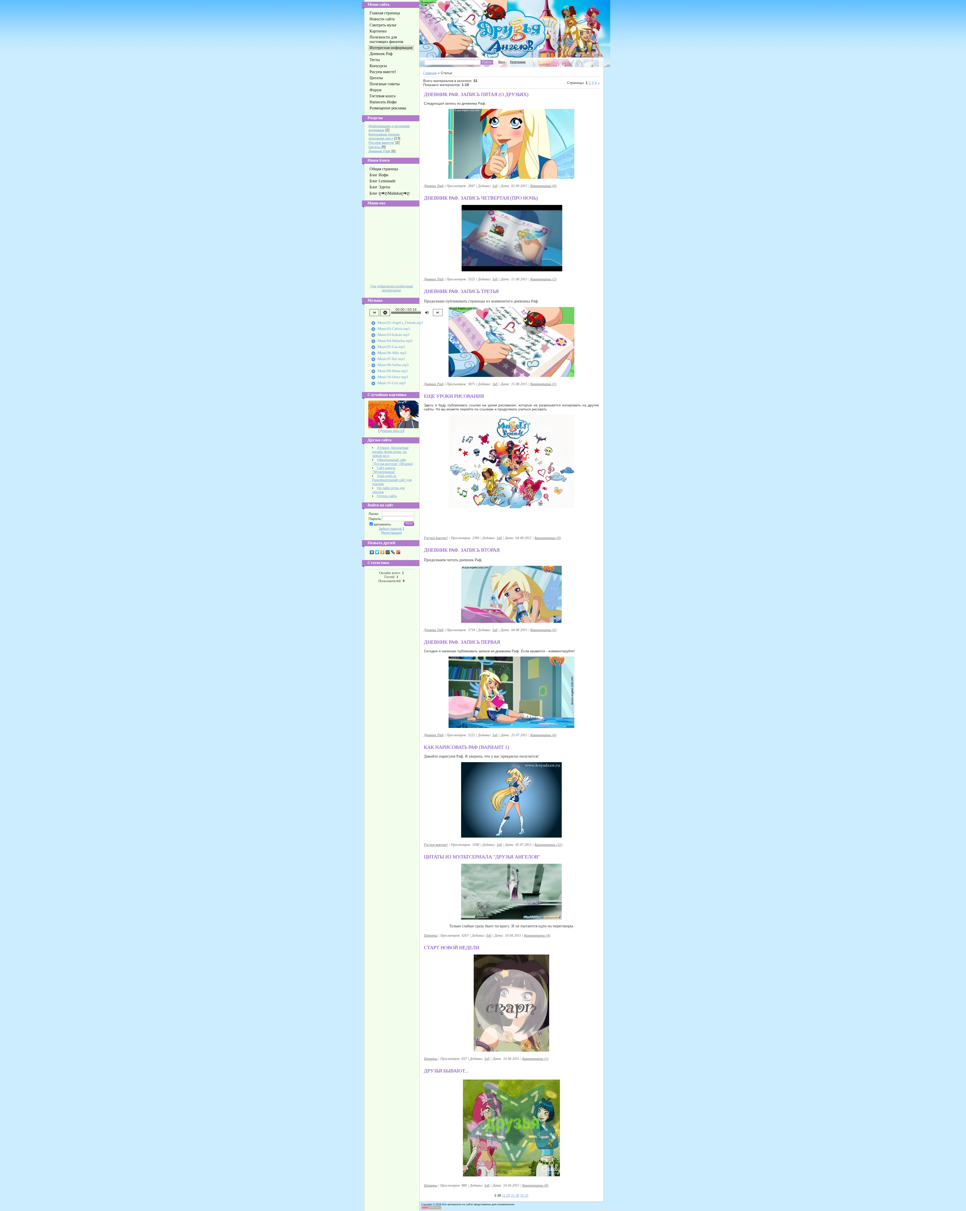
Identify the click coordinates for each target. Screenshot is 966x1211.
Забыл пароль (390, 529)
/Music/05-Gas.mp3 (388, 347)
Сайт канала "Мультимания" (383, 470)
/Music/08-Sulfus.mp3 (390, 365)
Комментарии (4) (537, 935)
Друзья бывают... (446, 1070)
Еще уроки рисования (454, 396)
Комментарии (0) (543, 186)
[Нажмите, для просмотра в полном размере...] (511, 836)
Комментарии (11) (548, 845)
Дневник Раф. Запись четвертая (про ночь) (481, 198)
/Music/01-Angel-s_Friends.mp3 (397, 323)
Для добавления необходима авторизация (391, 288)
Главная (430, 73)
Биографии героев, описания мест (384, 136)
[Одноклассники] (382, 552)
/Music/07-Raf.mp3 (388, 359)
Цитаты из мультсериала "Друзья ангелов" (482, 856)
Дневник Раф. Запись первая (462, 642)
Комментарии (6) (543, 630)
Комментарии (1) (543, 384)
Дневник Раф (379, 151)
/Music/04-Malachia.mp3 (391, 341)
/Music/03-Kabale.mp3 (390, 335)
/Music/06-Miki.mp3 (388, 353)
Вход (501, 62)
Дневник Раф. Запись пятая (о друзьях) (476, 94)
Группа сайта (387, 496)
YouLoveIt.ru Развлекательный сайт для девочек (392, 480)
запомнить (382, 524)
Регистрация (391, 533)
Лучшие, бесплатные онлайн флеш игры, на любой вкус (390, 452)
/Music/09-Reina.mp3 (389, 371)
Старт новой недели (451, 947)
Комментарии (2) (543, 279)
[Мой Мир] (387, 552)
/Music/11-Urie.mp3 (388, 383)
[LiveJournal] (393, 552)
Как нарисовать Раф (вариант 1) (466, 747)
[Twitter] (377, 552)
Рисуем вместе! (381, 143)
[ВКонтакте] (372, 552)
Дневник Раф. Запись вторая (462, 550)
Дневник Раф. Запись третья (461, 291)
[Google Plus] (398, 552)
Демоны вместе (391, 431)
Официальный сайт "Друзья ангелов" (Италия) (392, 462)
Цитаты (375, 147)
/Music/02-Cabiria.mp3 (390, 329)
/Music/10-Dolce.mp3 (389, 377)
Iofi (495, 186)
